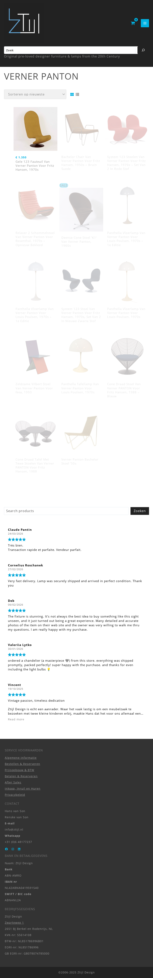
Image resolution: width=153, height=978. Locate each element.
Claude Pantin (20, 530)
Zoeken (140, 511)
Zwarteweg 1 (14, 922)
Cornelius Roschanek (25, 565)
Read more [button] (16, 719)
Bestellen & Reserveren (22, 764)
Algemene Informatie (21, 758)
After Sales (13, 782)
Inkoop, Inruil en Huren (22, 788)
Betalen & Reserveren (21, 776)
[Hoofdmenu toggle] (145, 23)
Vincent (14, 685)
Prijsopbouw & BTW (19, 770)
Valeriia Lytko (20, 645)
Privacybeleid (15, 795)
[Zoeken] (143, 50)
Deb (11, 601)
